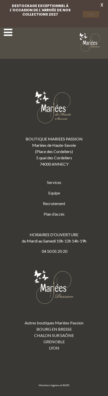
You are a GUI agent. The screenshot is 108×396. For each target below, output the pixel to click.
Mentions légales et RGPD (54, 385)
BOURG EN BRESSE (54, 329)
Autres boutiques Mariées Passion (54, 322)
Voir (91, 14)
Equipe (54, 192)
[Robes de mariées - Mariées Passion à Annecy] (90, 42)
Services (54, 182)
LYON (54, 347)
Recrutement (54, 203)
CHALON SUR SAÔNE (54, 335)
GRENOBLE (54, 341)
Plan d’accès (54, 214)
